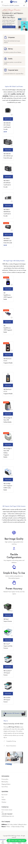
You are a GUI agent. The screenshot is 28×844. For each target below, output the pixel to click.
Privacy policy (5, 779)
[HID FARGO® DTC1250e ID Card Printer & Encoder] (8, 111)
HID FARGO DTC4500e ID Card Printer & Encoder (7, 184)
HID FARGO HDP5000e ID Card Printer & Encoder (7, 213)
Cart (3, 797)
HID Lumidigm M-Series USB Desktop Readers (8, 420)
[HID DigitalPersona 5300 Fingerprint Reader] (8, 314)
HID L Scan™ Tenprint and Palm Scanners (8, 646)
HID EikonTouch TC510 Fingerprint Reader (8, 361)
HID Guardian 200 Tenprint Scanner (7, 700)
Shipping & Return (6, 784)
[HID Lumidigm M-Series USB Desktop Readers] (8, 406)
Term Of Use (5, 786)
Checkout (4, 802)
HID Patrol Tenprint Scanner (8, 620)
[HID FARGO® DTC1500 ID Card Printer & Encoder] (8, 142)
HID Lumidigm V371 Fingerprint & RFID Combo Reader (8, 487)
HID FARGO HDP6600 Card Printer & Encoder (8, 240)
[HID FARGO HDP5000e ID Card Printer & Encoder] (8, 198)
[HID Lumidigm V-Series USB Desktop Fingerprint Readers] (8, 437)
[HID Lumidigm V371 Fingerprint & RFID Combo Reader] (8, 472)
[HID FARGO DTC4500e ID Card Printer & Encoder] (8, 169)
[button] (8, 119)
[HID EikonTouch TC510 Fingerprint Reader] (8, 347)
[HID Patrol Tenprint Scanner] (8, 607)
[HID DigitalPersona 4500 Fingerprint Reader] (8, 281)
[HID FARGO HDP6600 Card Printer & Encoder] (8, 227)
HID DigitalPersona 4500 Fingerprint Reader (8, 296)
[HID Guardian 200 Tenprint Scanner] (8, 686)
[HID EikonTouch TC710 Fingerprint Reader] (8, 377)
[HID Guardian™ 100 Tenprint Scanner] (8, 659)
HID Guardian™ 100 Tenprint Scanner (8, 673)
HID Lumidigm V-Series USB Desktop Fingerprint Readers (8, 453)
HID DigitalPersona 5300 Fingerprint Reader (8, 329)
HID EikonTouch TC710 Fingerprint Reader (8, 391)
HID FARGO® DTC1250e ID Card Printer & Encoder (7, 126)
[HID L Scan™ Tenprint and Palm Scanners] (8, 632)
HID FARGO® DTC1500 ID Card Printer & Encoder (8, 156)
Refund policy (5, 781)
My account (4, 794)
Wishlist (3, 799)
